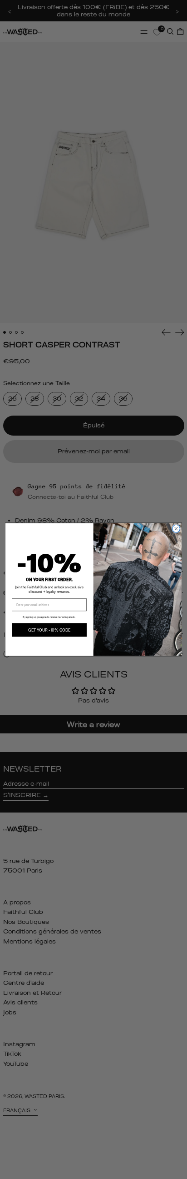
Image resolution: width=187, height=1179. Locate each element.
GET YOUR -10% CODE (49, 629)
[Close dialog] (176, 528)
